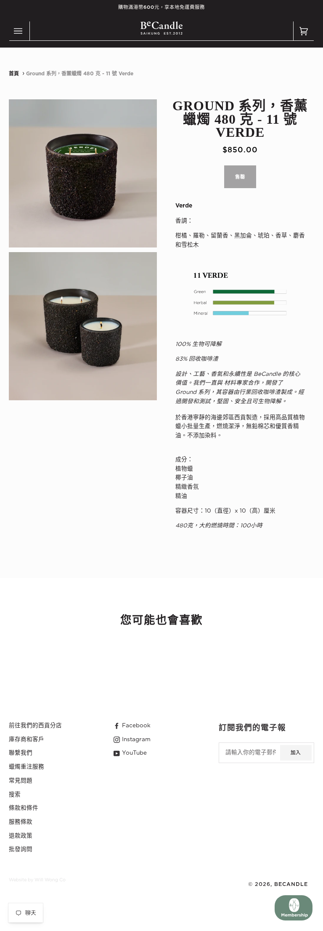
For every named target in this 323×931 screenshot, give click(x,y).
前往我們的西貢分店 (35, 726)
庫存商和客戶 (26, 739)
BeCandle (291, 884)
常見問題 (20, 781)
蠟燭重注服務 (26, 767)
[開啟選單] (19, 31)
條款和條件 (23, 808)
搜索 (15, 795)
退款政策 (20, 836)
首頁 (14, 73)
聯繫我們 (20, 753)
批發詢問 (20, 849)
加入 (296, 752)
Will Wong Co (50, 880)
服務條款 (20, 822)
